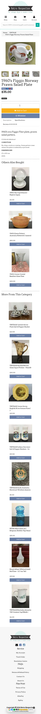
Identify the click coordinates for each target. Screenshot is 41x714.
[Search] (38, 25)
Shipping (20, 668)
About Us (20, 681)
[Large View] (5, 74)
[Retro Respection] (20, 6)
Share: (4, 88)
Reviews (6, 124)
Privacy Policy (20, 692)
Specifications (20, 120)
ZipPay (20, 700)
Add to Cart (21, 111)
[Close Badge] (34, 708)
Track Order (20, 657)
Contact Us (20, 676)
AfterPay (20, 696)
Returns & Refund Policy (20, 672)
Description (7, 120)
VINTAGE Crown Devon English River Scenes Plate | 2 (20, 408)
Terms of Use (20, 688)
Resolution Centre (20, 661)
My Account (20, 653)
